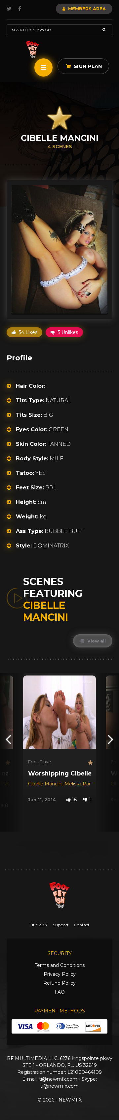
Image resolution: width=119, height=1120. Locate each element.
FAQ (60, 992)
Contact (82, 924)
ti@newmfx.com (58, 1079)
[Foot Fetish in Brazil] (33, 49)
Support (61, 924)
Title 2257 (39, 924)
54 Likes (27, 332)
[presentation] (8, 738)
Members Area (86, 8)
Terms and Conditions (60, 965)
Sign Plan (87, 66)
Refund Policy (59, 983)
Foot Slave (39, 761)
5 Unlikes (67, 332)
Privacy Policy (60, 974)
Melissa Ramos (81, 784)
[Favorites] (7, 763)
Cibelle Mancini (45, 784)
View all (96, 640)
